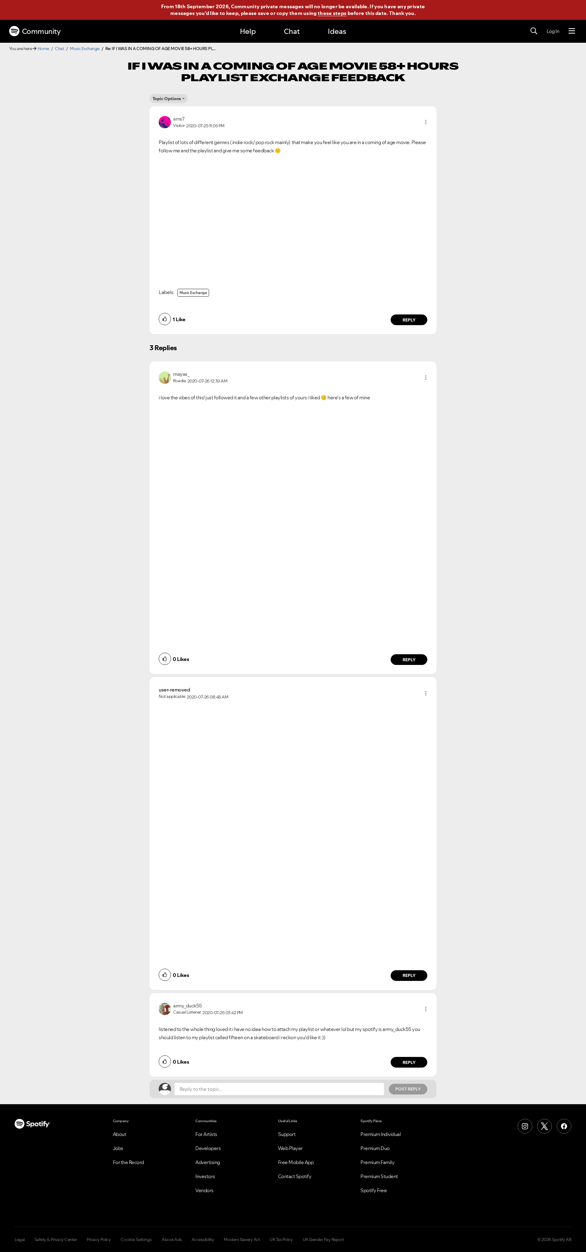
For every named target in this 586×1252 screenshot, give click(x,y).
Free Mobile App (296, 1162)
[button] (425, 122)
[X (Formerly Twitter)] (544, 1126)
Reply (409, 320)
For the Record (128, 1162)
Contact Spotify (295, 1176)
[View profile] (165, 121)
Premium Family (377, 1162)
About (119, 1134)
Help (248, 31)
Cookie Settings (136, 1239)
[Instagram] (525, 1126)
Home (43, 48)
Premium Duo (375, 1148)
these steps (332, 13)
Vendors (204, 1190)
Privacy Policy (99, 1239)
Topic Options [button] (167, 99)
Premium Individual (380, 1134)
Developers (208, 1148)
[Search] (534, 31)
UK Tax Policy (281, 1239)
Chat (292, 31)
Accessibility (203, 1239)
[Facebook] (564, 1126)
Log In (553, 31)
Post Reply (408, 1089)
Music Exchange (84, 48)
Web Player (290, 1148)
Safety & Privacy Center (55, 1239)
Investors (205, 1176)
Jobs (118, 1148)
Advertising (207, 1162)
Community (41, 31)
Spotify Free (373, 1190)
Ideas (337, 31)
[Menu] (572, 31)
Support (287, 1134)
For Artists (206, 1134)
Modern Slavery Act (242, 1239)
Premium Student (379, 1176)
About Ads (172, 1239)
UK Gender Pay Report (323, 1239)
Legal (20, 1239)
